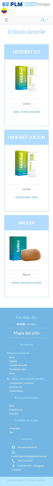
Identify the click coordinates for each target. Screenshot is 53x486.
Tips (11, 432)
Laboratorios (15, 386)
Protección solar (17, 369)
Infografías (14, 428)
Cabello (13, 361)
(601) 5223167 (25, 460)
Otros (12, 373)
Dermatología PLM (27, 447)
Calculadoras (15, 409)
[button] (5, 10)
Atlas (11, 405)
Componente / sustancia (21, 383)
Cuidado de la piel (18, 365)
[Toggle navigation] (6, 20)
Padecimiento (16, 390)
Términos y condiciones (36, 480)
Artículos (13, 413)
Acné (11, 357)
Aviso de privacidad (15, 480)
